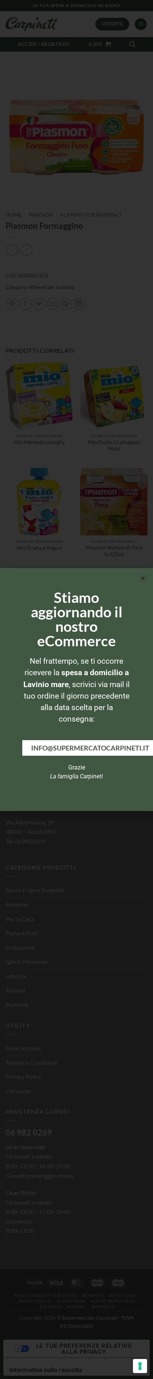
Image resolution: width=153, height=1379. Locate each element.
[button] (143, 578)
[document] (76, 689)
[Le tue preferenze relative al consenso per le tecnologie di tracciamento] (140, 1366)
